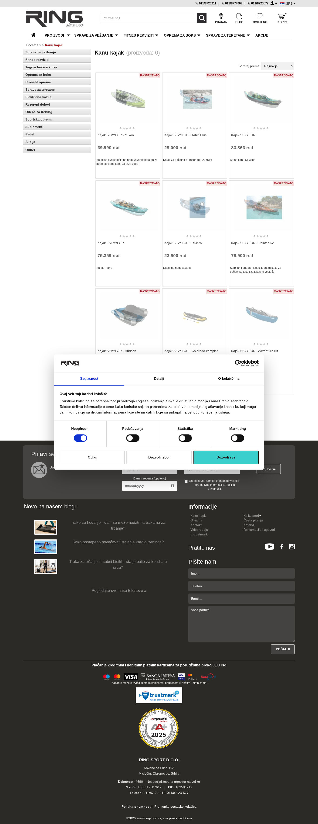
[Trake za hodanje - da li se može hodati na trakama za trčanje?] (45, 527)
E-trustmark (199, 534)
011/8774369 (233, 3)
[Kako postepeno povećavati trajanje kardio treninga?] (45, 547)
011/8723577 (259, 3)
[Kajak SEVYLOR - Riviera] (195, 205)
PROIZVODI (54, 35)
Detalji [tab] (159, 379)
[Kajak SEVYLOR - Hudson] (128, 313)
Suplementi (34, 127)
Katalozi (249, 525)
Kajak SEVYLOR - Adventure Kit (254, 351)
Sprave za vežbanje (93, 35)
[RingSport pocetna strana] (35, 35)
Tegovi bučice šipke (41, 67)
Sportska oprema (38, 119)
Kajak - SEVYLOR (111, 243)
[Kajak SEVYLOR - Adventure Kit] (262, 313)
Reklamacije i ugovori (259, 529)
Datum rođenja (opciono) (149, 478)
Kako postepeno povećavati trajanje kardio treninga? (118, 542)
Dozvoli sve (226, 457)
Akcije (261, 35)
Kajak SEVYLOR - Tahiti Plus (185, 135)
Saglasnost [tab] (89, 379)
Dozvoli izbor (159, 457)
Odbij (92, 457)
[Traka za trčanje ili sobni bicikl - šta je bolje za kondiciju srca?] (45, 566)
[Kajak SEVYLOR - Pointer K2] (262, 205)
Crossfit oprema (38, 82)
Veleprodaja (199, 529)
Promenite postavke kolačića (175, 806)
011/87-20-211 (154, 793)
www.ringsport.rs (149, 818)
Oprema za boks (180, 35)
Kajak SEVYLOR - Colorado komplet (191, 351)
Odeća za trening (38, 112)
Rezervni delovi (37, 104)
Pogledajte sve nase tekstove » (119, 590)
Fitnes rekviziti (139, 35)
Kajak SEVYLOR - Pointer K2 (252, 243)
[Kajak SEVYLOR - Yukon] (128, 97)
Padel (29, 134)
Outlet (30, 150)
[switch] (132, 438)
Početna (32, 45)
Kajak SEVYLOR (243, 135)
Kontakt (196, 525)
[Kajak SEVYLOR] (262, 97)
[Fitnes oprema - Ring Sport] (59, 18)
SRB (290, 3)
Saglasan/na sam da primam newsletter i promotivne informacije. (214, 484)
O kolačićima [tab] (228, 379)
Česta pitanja (253, 520)
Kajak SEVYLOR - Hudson (117, 351)
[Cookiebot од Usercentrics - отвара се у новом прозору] (238, 363)
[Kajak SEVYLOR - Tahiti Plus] (195, 97)
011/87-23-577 (178, 793)
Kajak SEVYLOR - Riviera (183, 243)
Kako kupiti (198, 515)
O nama (196, 520)
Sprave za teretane (225, 35)
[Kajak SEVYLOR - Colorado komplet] (195, 313)
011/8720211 (207, 3)
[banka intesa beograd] (158, 676)
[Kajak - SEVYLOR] (128, 205)
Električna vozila (38, 97)
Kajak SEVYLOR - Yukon (116, 135)
